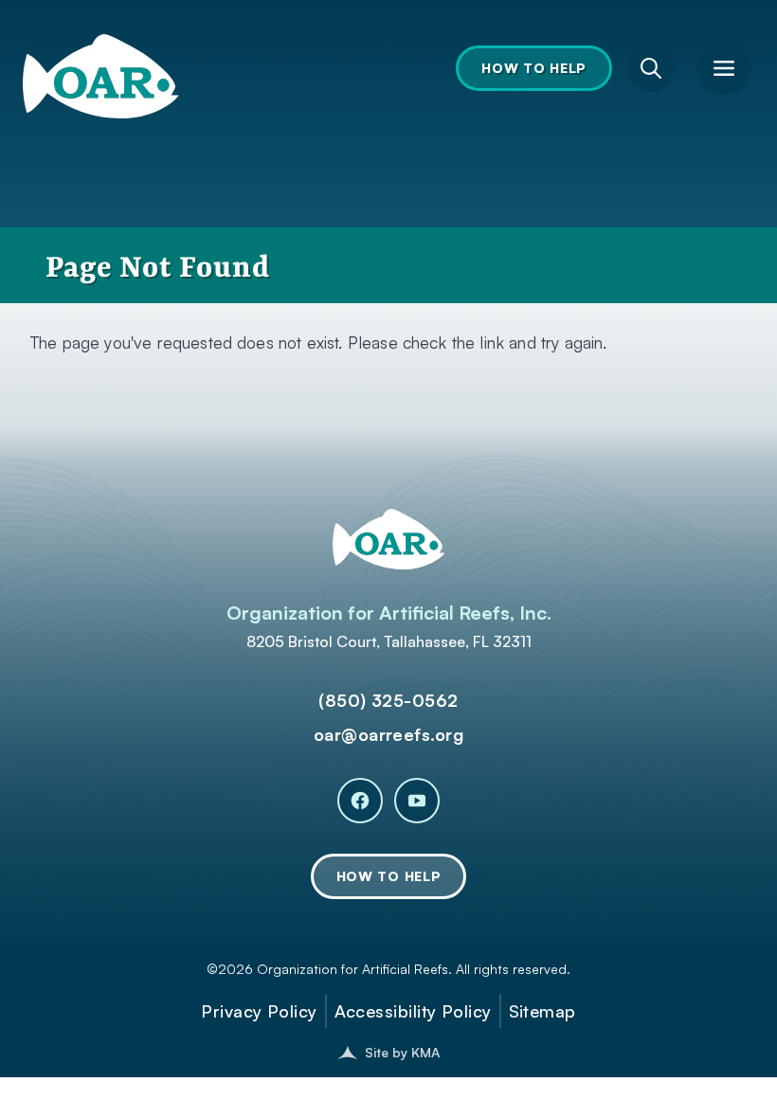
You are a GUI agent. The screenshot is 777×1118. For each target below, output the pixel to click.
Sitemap (542, 1011)
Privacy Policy (258, 1011)
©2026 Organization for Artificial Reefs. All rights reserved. (388, 969)
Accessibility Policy (413, 1011)
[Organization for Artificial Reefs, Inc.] (101, 60)
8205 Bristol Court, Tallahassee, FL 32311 (389, 641)
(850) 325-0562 (388, 700)
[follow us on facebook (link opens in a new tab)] (360, 800)
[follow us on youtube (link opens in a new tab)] (417, 800)
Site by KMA (402, 1052)
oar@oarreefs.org (388, 734)
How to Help (534, 68)
